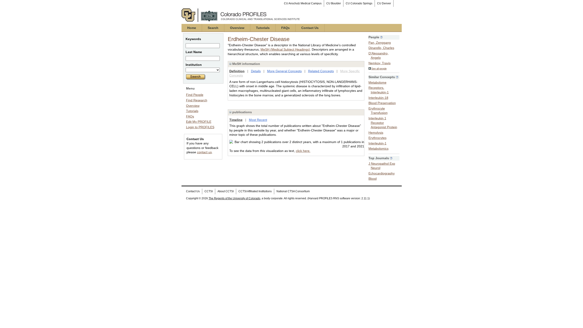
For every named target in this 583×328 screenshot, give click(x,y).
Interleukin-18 (378, 98)
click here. (303, 151)
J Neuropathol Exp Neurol (381, 166)
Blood (372, 178)
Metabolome (377, 82)
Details (256, 71)
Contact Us (310, 28)
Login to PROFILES (200, 127)
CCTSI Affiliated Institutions (255, 191)
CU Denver (384, 3)
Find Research (196, 100)
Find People (194, 95)
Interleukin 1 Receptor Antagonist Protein (382, 122)
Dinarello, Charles (381, 48)
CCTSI (209, 191)
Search (213, 28)
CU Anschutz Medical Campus (303, 3)
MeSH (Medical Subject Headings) (285, 49)
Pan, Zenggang (379, 42)
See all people (379, 68)
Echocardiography (381, 173)
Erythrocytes (377, 138)
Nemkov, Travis (379, 63)
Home (191, 28)
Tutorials (263, 28)
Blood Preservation (382, 103)
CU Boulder (333, 3)
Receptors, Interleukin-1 (378, 90)
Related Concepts (321, 71)
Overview (237, 28)
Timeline (236, 120)
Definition (237, 71)
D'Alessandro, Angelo (378, 55)
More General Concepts (284, 71)
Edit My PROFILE (198, 121)
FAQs (285, 28)
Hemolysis (375, 132)
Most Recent (258, 120)
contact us (204, 152)
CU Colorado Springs (359, 3)
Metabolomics (378, 148)
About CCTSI (225, 191)
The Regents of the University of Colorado (234, 198)
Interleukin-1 (377, 143)
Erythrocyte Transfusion (378, 111)
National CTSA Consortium (293, 191)
